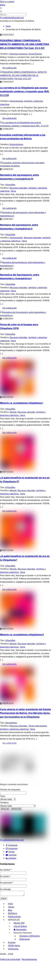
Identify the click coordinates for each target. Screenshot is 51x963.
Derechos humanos (18, 54)
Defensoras (24, 939)
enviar (3, 898)
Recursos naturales (18, 188)
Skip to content (7, 1)
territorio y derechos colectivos (14, 729)
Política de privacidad (10, 959)
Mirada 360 (19, 923)
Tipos (2, 796)
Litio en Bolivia (20, 926)
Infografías (10, 184)
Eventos (11, 942)
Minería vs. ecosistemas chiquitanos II (22, 634)
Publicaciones (14, 916)
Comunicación (16, 237)
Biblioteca (12, 913)
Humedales (20, 929)
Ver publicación (9, 68)
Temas (11, 907)
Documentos (11, 722)
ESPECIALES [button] (14, 920)
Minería (13, 412)
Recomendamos (29, 959)
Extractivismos (35, 54)
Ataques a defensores (29, 936)
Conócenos (13, 949)
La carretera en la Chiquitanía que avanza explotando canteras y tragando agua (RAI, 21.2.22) (25, 91)
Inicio (10, 903)
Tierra (13, 191)
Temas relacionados (37, 726)
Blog (10, 910)
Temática (4, 802)
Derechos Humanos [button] (23, 932)
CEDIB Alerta (14, 945)
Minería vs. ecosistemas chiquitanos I (21, 402)
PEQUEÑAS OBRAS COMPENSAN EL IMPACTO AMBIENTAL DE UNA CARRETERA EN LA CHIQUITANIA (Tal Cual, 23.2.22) (24, 44)
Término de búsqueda (10, 789)
